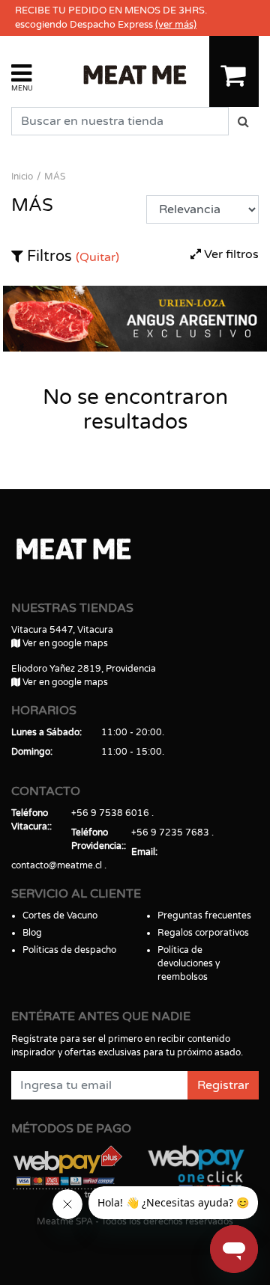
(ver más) (175, 25)
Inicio (22, 176)
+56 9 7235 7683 (170, 832)
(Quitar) (97, 257)
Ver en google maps (64, 643)
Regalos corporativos (203, 932)
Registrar (223, 1085)
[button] (22, 76)
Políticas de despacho (69, 950)
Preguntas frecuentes (204, 915)
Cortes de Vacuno (60, 915)
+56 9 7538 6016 (110, 813)
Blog (32, 932)
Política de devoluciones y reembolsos (189, 963)
